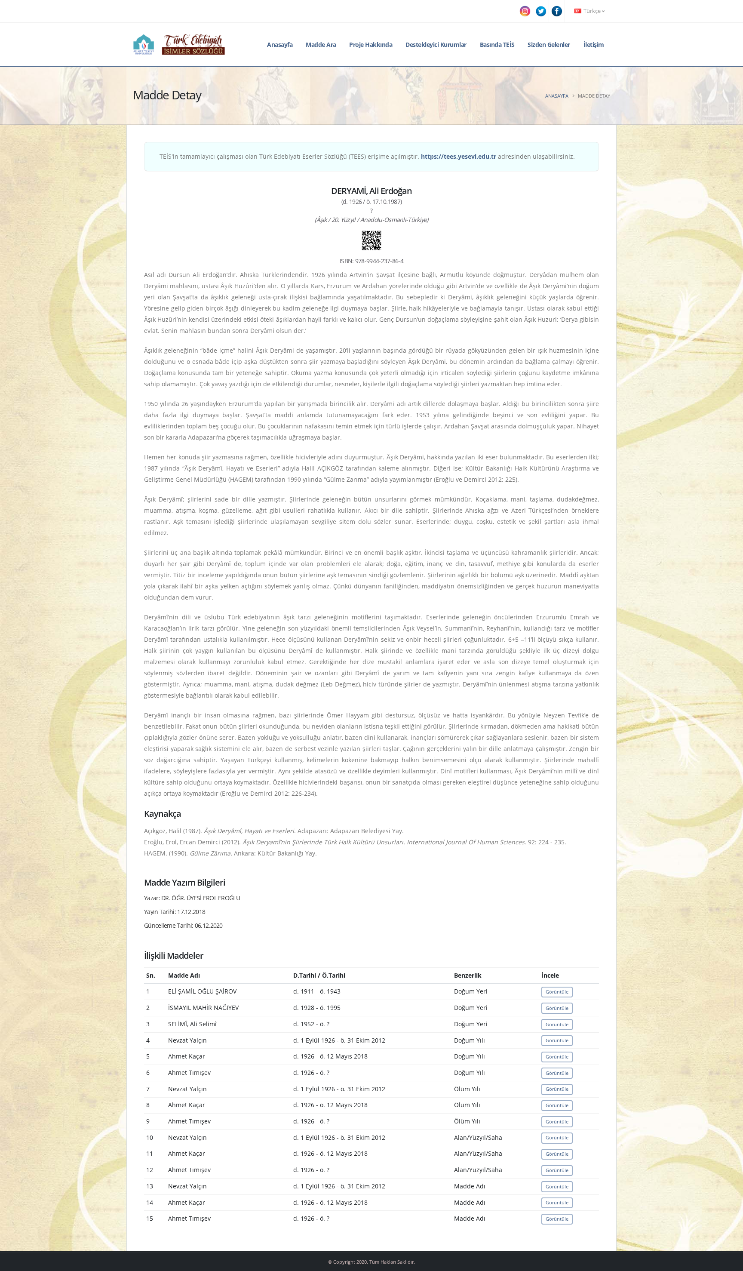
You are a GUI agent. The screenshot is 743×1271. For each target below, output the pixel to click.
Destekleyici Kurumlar (436, 44)
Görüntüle (557, 991)
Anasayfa (279, 44)
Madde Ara (321, 44)
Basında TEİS (497, 44)
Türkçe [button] (592, 11)
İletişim (593, 44)
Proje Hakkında (370, 44)
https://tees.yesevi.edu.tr (458, 156)
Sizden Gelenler (549, 44)
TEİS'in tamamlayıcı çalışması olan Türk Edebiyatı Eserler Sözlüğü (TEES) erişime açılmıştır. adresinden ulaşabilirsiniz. (367, 156)
